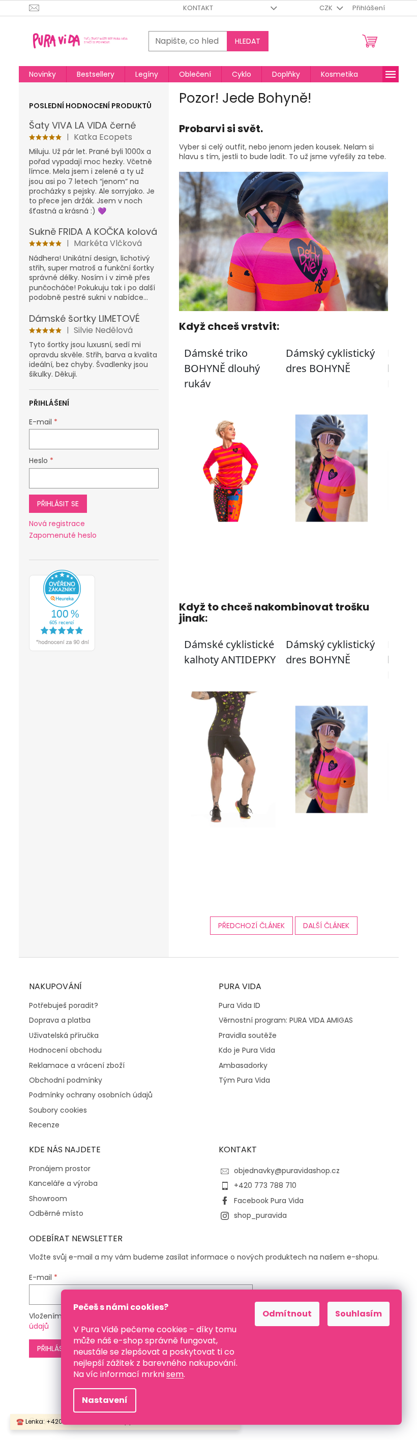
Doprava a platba (60, 1020)
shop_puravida (260, 1215)
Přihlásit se (58, 504)
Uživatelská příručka (64, 1035)
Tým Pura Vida (244, 1080)
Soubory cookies (58, 1110)
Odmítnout (287, 1314)
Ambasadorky (243, 1065)
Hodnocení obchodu (65, 1050)
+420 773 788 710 (265, 1185)
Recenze (44, 1125)
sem (175, 1374)
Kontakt (198, 8)
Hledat (247, 41)
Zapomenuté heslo (63, 535)
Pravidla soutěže (248, 1035)
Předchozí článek (251, 926)
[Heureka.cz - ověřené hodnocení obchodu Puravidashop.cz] (62, 610)
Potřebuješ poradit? (63, 1005)
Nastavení (105, 1400)
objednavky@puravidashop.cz (287, 1171)
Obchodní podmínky (65, 1080)
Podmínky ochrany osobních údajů (91, 1095)
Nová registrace (57, 524)
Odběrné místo (56, 1213)
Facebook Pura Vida (269, 1201)
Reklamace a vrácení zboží (77, 1065)
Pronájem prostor (60, 1169)
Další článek (326, 926)
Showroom (48, 1199)
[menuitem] (42, 74)
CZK (326, 8)
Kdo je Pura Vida (247, 1050)
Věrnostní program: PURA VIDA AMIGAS (286, 1020)
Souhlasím (358, 1314)
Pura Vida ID (239, 1005)
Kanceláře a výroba (63, 1183)
